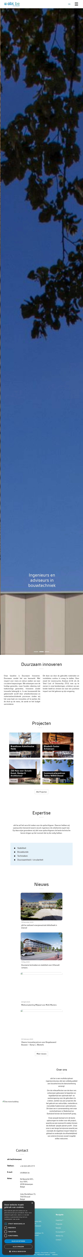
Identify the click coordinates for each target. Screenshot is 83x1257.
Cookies (52, 1253)
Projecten (59, 1224)
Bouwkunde (22, 852)
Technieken (22, 856)
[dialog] (18, 1228)
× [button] (32, 1203)
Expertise (59, 1220)
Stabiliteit (21, 848)
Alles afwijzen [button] (18, 1247)
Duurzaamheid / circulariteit (30, 859)
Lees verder (16, 1219)
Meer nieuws (41, 1054)
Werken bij (59, 1236)
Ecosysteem (60, 1232)
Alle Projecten (41, 792)
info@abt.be (25, 1172)
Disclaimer (45, 1253)
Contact (58, 1240)
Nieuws (58, 1228)
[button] (18, 1251)
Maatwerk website (43, 1254)
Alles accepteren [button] (18, 1241)
